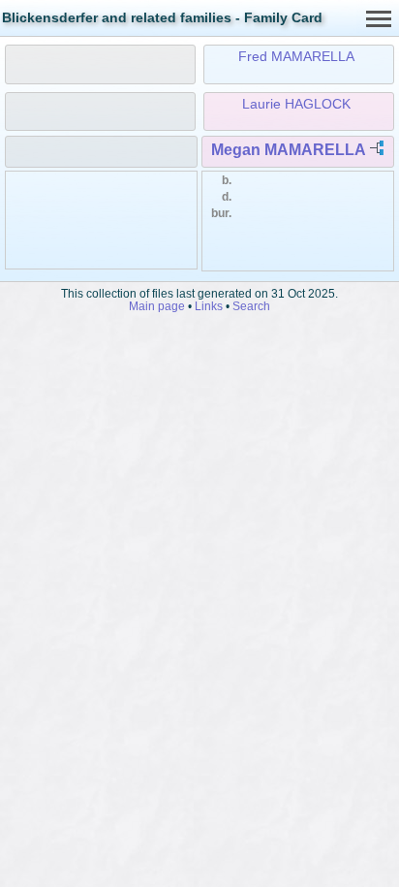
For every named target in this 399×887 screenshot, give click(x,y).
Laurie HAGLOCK (296, 103)
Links (209, 306)
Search (251, 306)
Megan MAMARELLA (288, 150)
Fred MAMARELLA (296, 56)
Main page (157, 306)
